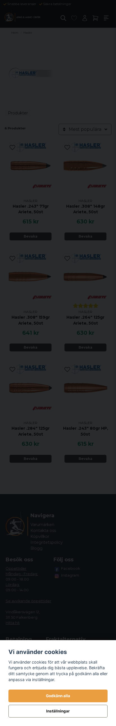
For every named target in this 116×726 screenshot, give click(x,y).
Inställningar (58, 711)
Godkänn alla (58, 696)
